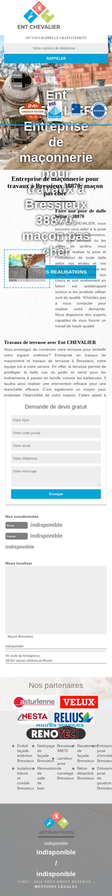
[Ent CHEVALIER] (38, 16)
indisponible (41, 74)
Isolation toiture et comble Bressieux (22, 778)
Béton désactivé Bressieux (82, 773)
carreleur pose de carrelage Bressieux (62, 768)
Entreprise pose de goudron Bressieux (102, 778)
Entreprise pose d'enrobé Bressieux (102, 753)
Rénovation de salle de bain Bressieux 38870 (52, 767)
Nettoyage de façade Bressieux (42, 753)
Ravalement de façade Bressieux (82, 753)
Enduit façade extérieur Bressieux (22, 753)
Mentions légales (56, 887)
